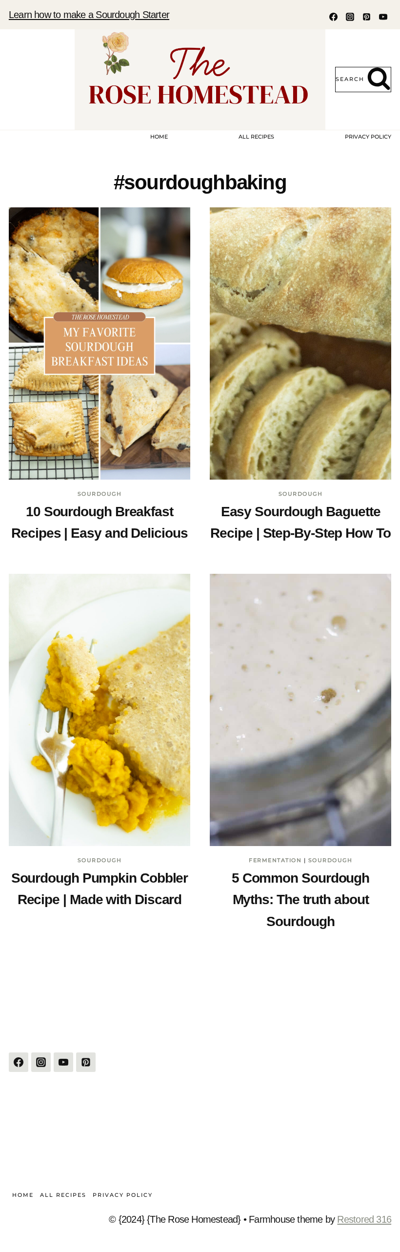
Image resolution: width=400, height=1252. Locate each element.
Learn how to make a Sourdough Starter (89, 14)
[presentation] (99, 343)
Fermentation (275, 860)
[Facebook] (333, 16)
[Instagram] (349, 16)
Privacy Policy (368, 136)
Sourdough (100, 493)
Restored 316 (364, 1219)
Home (159, 136)
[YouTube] (383, 16)
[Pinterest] (366, 16)
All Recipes (256, 136)
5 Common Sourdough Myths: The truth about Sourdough (300, 899)
